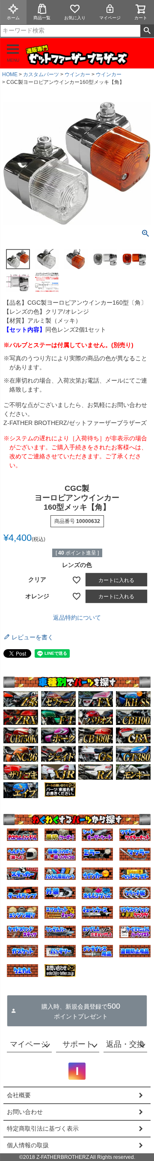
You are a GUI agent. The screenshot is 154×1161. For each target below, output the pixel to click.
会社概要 (19, 1095)
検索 (147, 31)
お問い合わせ (25, 1111)
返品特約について (77, 617)
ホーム (13, 17)
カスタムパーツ (41, 74)
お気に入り (75, 17)
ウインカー (77, 74)
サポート (77, 1044)
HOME (10, 74)
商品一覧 (41, 17)
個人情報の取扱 (28, 1145)
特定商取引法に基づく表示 (43, 1128)
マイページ (110, 17)
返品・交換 (125, 1044)
